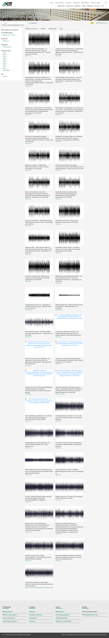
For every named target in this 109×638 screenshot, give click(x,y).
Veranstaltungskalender (62, 614)
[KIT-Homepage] (7, 4)
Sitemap (93, 2)
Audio (4, 76)
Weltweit (5, 41)
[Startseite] (105, 6)
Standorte (32, 621)
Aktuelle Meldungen (61, 618)
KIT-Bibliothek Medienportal (25, 17)
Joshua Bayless (28, 310)
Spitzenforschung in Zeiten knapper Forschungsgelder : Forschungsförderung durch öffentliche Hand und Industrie (38, 557)
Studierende (61, 6)
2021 (4, 54)
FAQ (92, 22)
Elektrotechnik (6, 47)
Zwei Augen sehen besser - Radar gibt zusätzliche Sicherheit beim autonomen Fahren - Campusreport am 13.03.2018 (39, 222)
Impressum (68, 2)
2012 (4, 66)
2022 (4, 53)
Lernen (84, 6)
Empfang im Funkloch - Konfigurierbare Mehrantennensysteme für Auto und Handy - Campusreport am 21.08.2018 (37, 166)
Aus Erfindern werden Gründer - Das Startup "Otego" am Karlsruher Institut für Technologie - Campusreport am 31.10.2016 (68, 249)
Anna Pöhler (28, 365)
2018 (4, 60)
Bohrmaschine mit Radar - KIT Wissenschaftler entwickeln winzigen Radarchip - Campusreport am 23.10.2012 (39, 333)
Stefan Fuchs (28, 55)
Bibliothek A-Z (60, 611)
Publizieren (90, 6)
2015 (4, 65)
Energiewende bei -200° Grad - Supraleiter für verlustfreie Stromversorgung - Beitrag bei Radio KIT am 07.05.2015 (38, 306)
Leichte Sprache (59, 2)
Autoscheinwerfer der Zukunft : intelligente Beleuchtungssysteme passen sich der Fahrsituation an (69, 471)
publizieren (105, 22)
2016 (4, 63)
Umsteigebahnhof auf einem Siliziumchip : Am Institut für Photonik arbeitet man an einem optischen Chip (37, 444)
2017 (4, 61)
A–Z (102, 6)
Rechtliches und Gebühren (63, 621)
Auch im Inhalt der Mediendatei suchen (13, 25)
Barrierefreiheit (85, 2)
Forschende (69, 6)
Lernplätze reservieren (35, 614)
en (105, 2)
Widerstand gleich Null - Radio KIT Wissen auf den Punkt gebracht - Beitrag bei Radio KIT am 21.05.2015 (69, 306)
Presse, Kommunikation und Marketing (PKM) (42, 587)
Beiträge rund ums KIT (9, 35)
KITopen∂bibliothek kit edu (90, 614)
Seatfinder (32, 611)
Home (51, 2)
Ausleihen (77, 6)
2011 (4, 68)
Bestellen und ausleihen (10, 614)
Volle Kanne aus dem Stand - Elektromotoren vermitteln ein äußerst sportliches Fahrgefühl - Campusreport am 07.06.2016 (37, 278)
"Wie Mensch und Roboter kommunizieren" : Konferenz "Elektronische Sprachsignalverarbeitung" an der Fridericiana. (39, 584)
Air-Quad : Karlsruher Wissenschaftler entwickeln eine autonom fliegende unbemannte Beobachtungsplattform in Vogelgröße (38, 498)
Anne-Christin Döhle (60, 394)
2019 (4, 58)
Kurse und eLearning (9, 618)
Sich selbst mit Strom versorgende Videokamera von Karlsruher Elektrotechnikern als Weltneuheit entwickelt (68, 444)
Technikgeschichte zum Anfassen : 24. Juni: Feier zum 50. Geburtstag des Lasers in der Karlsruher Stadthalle (68, 417)
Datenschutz (76, 2)
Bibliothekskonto (8, 611)
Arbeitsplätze (33, 618)
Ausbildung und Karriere (10, 621)
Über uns (97, 6)
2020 (4, 56)
